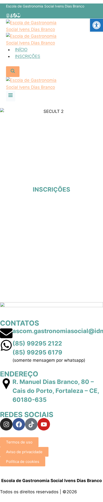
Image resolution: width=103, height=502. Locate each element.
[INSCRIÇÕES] (51, 179)
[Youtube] (44, 424)
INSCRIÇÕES (27, 56)
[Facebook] (11, 15)
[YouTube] (18, 15)
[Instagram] (8, 15)
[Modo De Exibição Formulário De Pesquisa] (13, 71)
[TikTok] (15, 15)
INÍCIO (21, 49)
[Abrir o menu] (10, 96)
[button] (96, 25)
